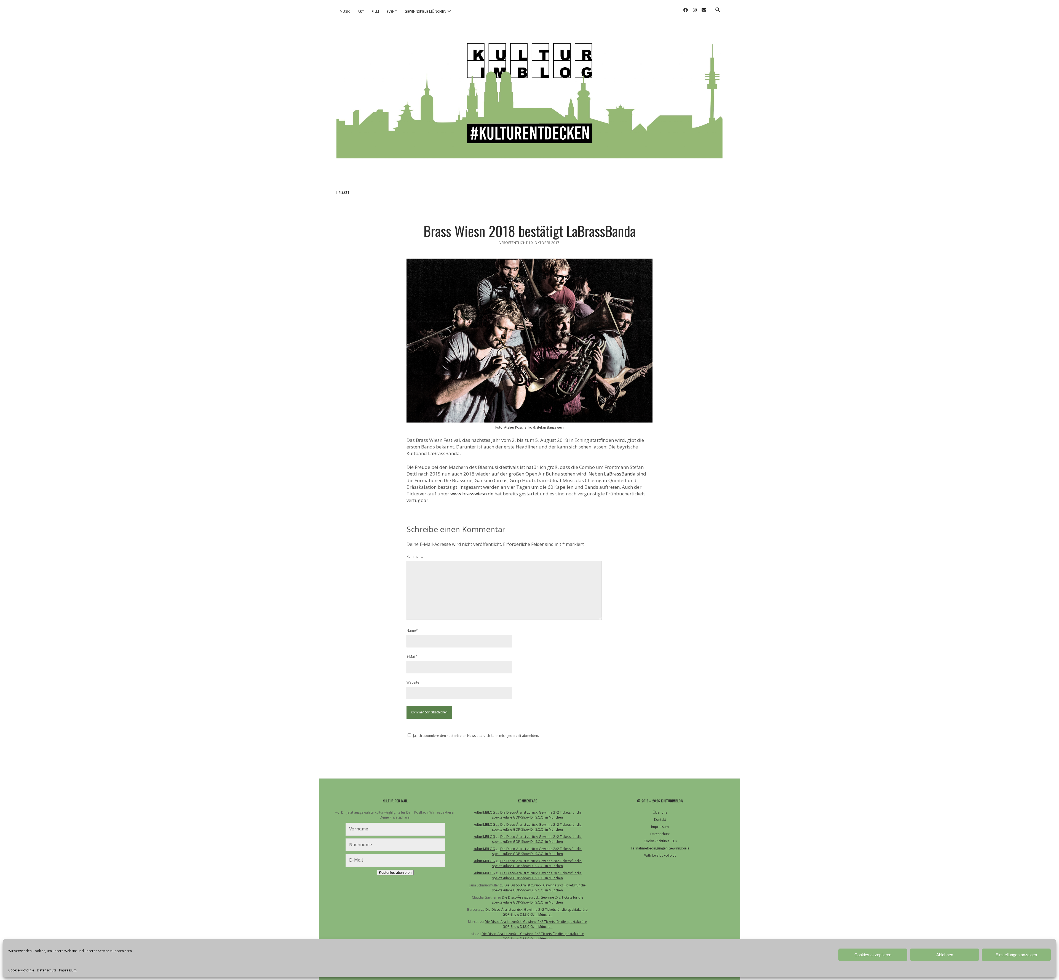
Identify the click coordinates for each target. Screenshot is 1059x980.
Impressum (68, 970)
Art (361, 11)
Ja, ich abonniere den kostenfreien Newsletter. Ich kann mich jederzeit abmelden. (476, 735)
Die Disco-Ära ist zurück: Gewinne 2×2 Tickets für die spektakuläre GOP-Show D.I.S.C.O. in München (537, 815)
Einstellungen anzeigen (1016, 954)
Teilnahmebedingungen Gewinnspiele (660, 848)
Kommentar (416, 556)
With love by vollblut (660, 855)
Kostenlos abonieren (395, 872)
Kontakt (660, 819)
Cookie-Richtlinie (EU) (660, 841)
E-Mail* (412, 656)
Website (413, 682)
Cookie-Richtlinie (21, 970)
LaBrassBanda (620, 474)
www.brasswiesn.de (471, 493)
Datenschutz (46, 970)
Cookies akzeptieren (872, 954)
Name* (412, 630)
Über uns (660, 812)
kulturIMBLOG (484, 812)
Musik (345, 11)
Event (392, 11)
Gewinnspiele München (425, 11)
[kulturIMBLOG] (529, 151)
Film (375, 11)
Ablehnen (944, 954)
